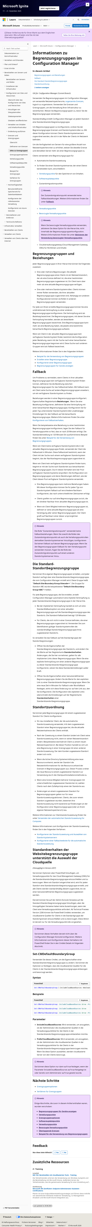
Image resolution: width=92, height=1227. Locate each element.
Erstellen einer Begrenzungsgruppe (52, 359)
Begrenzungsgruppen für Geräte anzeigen (55, 366)
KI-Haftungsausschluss (10, 1222)
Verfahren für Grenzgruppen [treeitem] (15, 179)
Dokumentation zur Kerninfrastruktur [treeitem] (11, 54)
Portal (67, 26)
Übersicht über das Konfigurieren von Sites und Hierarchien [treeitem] (17, 103)
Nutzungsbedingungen (34, 1225)
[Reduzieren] (28, 44)
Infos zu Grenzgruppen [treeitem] (19, 151)
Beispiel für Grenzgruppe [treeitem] (15, 172)
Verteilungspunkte (47, 173)
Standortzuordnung (41, 84)
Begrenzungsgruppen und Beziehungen (49, 75)
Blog (40, 1222)
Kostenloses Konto (81, 26)
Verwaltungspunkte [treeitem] (17, 167)
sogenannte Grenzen (74, 101)
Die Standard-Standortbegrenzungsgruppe (50, 81)
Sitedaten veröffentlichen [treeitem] (17, 120)
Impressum (49, 1225)
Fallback (37, 78)
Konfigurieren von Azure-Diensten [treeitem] (17, 209)
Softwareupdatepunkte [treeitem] (18, 163)
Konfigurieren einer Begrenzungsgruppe (54, 362)
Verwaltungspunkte (47, 208)
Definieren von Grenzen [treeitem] (19, 146)
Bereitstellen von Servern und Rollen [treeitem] (15, 80)
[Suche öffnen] (78, 20)
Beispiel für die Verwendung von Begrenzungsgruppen (60, 356)
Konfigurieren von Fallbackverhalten (48, 420)
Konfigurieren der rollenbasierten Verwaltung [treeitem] (15, 201)
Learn (35, 46)
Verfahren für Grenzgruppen (49, 1091)
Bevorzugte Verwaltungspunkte (52, 213)
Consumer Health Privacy (11, 1225)
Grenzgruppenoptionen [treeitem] (19, 155)
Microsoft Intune (46, 46)
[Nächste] (73, 20)
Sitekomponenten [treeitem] (14, 116)
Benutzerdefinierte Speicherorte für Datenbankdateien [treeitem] (15, 191)
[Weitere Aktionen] (88, 46)
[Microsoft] (4, 19)
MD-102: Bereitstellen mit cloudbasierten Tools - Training (55, 1175)
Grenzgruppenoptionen (47, 1086)
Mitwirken (50, 1222)
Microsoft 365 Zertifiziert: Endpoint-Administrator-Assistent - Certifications (56, 1190)
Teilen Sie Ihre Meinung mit (73, 35)
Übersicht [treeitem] (13, 142)
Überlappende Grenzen (49, 1131)
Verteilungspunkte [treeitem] (17, 159)
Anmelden (85, 19)
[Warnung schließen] (87, 4)
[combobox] (15, 48)
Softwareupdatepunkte (49, 178)
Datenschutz (61, 1222)
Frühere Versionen (29, 1222)
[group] (61, 987)
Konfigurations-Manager (64, 46)
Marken (61, 1225)
